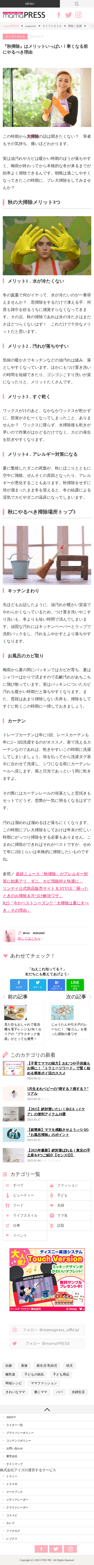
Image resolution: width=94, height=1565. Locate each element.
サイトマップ (14, 1463)
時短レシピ (14, 1383)
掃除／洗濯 (75, 25)
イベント (20, 1235)
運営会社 (11, 1456)
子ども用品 (61, 1374)
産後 (24, 1365)
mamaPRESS (11, 25)
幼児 (69, 1365)
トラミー (11, 1476)
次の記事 (76, 996)
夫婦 (60, 1205)
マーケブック (14, 1491)
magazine (30, 25)
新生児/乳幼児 (47, 1365)
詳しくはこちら (29, 938)
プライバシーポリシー (20, 1432)
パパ (59, 1392)
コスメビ (11, 1515)
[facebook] (19, 985)
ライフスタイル (52, 25)
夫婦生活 (78, 1392)
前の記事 (18, 996)
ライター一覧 (14, 1424)
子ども (62, 1195)
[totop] (47, 1409)
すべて (18, 1185)
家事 (15, 295)
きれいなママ (15, 1392)
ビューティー (23, 1195)
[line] (75, 985)
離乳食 (10, 1374)
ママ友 (62, 1215)
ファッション (67, 1185)
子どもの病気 (34, 1374)
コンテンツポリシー (18, 1440)
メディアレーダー (17, 1499)
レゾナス (11, 1538)
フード (18, 1205)
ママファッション (44, 1383)
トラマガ (11, 1484)
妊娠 (9, 1365)
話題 (60, 1225)
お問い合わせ (14, 1448)
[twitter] (37, 985)
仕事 (16, 1225)
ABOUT (11, 1417)
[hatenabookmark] (56, 985)
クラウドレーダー (17, 1507)
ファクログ (13, 1530)
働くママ (40, 1392)
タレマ (10, 1523)
